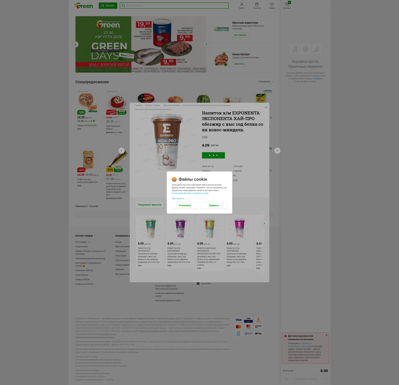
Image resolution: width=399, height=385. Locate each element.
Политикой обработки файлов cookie (190, 193)
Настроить (178, 198)
